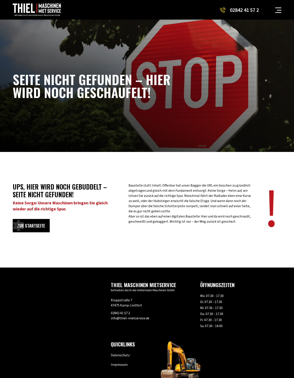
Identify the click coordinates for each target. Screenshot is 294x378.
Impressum (119, 364)
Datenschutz (120, 355)
